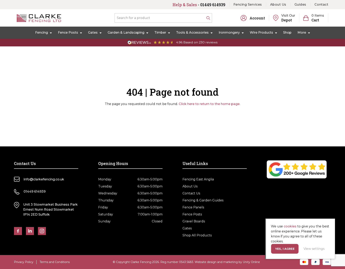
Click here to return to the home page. (209, 104)
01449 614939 (35, 191)
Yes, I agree (284, 249)
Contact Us (191, 193)
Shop (287, 32)
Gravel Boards (193, 221)
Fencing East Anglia (198, 179)
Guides (300, 4)
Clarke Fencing (39, 18)
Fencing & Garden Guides (202, 200)
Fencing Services (247, 4)
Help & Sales (198, 4)
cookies (290, 226)
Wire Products (261, 32)
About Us (278, 4)
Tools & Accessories (192, 32)
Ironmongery (229, 32)
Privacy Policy (23, 262)
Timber (160, 32)
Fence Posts (68, 32)
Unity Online (251, 262)
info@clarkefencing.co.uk (44, 179)
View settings (313, 249)
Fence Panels (193, 207)
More (301, 32)
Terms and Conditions (55, 262)
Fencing (41, 32)
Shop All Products (197, 235)
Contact (321, 4)
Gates (93, 32)
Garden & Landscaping (126, 32)
